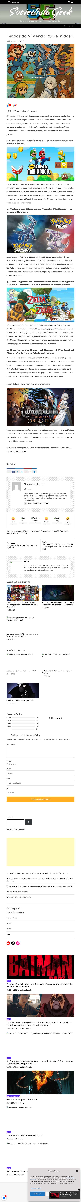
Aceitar (37, 1194)
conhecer (21, 451)
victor (22, 41)
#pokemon (64, 531)
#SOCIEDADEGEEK (13, 533)
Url (8, 788)
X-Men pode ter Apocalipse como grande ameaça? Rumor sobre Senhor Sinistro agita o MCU (39, 886)
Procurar (10, 817)
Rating (9, 761)
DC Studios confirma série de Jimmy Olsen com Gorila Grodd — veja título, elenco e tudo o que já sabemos (39, 1023)
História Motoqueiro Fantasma (17, 892)
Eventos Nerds (12, 918)
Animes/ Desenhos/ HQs (15, 912)
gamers (9, 134)
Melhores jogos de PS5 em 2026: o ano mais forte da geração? (22, 635)
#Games (30, 531)
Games (9, 929)
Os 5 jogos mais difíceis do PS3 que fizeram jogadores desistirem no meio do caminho (22, 604)
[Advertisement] (40, 852)
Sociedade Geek (40, 12)
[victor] (16, 567)
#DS (24, 531)
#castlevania (17, 531)
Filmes (9, 923)
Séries (9, 934)
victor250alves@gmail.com (39, 503)
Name (9, 769)
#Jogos (37, 531)
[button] (77, 1171)
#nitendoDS (54, 531)
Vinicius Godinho (26, 990)
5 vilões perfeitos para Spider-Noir (21, 700)
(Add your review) (55, 718)
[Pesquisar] (28, 822)
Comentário (11, 744)
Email (8, 778)
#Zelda (24, 533)
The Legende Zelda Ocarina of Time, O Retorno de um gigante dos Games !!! (58, 603)
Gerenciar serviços (36, 1188)
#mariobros (44, 531)
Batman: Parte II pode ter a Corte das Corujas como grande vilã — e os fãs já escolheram (38, 873)
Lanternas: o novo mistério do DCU (21, 671)
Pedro (22, 1103)
